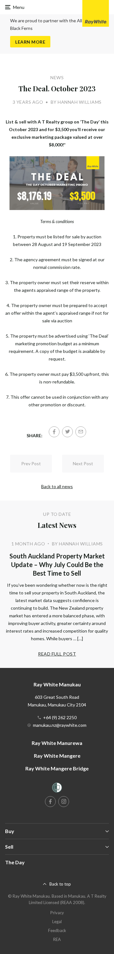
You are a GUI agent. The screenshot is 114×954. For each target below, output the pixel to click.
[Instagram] (63, 801)
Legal (57, 921)
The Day (15, 862)
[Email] (80, 431)
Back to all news (57, 486)
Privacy (57, 912)
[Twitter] (67, 431)
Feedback (57, 930)
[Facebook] (54, 431)
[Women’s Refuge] (57, 788)
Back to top (60, 884)
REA (57, 939)
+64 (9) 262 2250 (60, 717)
